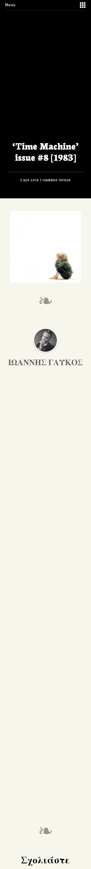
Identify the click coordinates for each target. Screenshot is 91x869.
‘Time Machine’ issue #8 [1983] (45, 151)
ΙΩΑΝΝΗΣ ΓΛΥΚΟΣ (56, 180)
